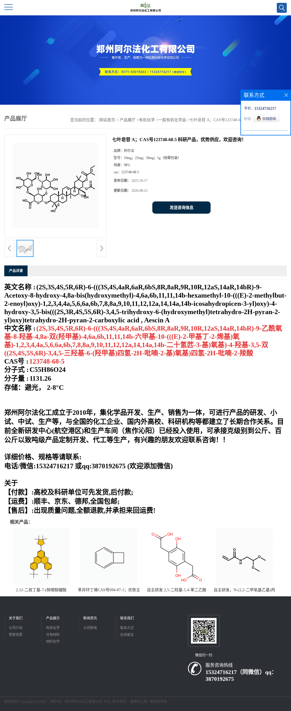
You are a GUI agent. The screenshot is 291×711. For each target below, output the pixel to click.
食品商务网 (158, 702)
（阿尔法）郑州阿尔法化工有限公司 (74, 702)
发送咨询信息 (182, 207)
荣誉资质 (15, 635)
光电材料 (53, 635)
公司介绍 (15, 628)
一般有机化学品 (172, 120)
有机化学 (147, 120)
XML (107, 702)
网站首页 (107, 120)
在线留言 (127, 635)
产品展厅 (128, 120)
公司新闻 (90, 628)
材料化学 (53, 642)
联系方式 (127, 628)
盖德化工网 (138, 702)
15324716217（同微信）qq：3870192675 (241, 675)
